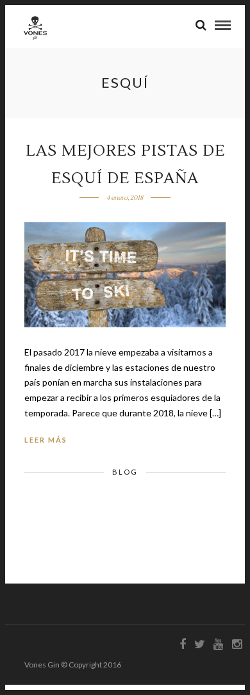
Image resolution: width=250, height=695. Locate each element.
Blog (125, 472)
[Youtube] (218, 644)
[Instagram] (236, 644)
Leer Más (45, 440)
